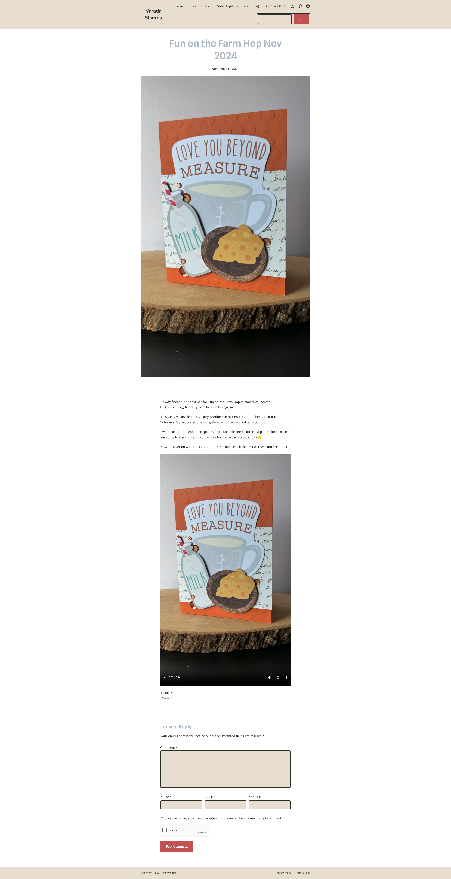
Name (165, 797)
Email (210, 797)
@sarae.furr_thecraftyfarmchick (188, 407)
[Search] (301, 19)
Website (255, 797)
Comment (169, 748)
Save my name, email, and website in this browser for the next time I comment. (223, 818)
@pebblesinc (232, 432)
